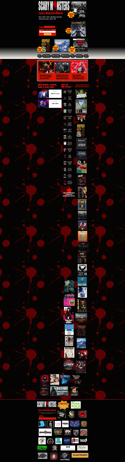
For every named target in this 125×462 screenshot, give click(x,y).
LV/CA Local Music (69, 172)
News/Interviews (69, 94)
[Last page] (73, 188)
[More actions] (59, 91)
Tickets (71, 48)
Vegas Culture (69, 100)
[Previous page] (65, 188)
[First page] (63, 188)
